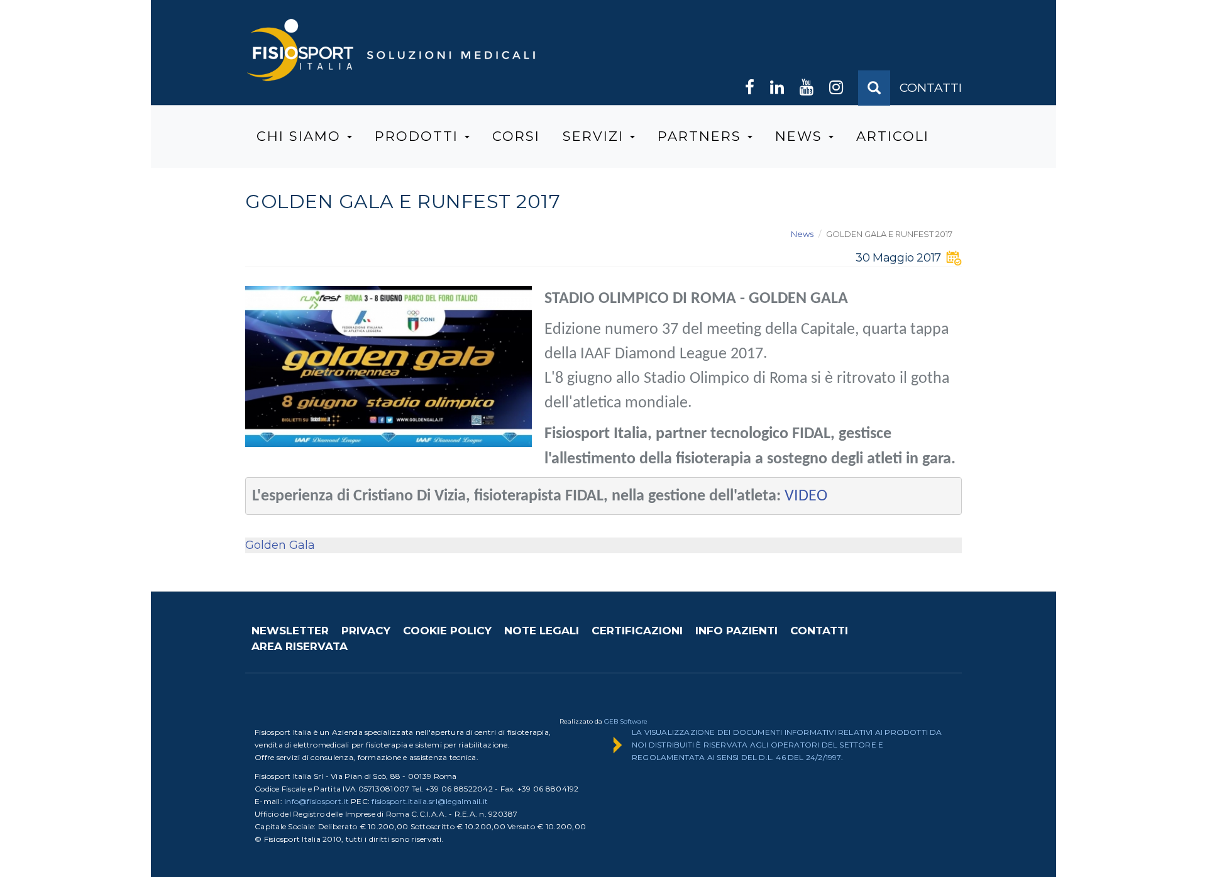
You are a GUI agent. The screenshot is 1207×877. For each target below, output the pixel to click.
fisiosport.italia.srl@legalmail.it (430, 801)
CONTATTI (931, 87)
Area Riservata (299, 646)
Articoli (892, 136)
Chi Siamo (301, 136)
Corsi (516, 136)
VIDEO (806, 496)
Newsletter (290, 630)
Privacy (365, 630)
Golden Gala (280, 545)
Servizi (596, 136)
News (801, 136)
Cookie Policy (447, 630)
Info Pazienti (736, 630)
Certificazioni (637, 630)
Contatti (819, 630)
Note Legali (541, 630)
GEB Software (626, 721)
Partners (702, 136)
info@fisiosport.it (316, 801)
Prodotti (419, 136)
